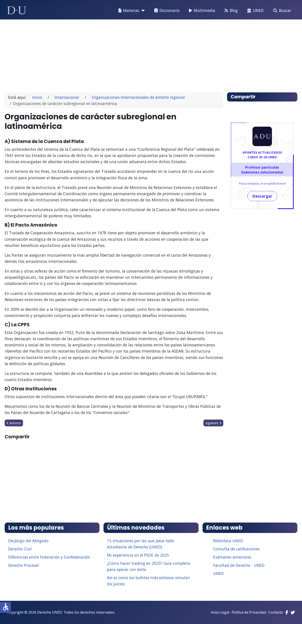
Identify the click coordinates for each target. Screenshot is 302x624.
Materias (131, 10)
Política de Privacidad (249, 612)
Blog (234, 10)
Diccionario (169, 10)
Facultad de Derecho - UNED (238, 565)
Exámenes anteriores (232, 557)
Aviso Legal (220, 612)
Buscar (285, 10)
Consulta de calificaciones (236, 548)
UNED (258, 10)
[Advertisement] (140, 54)
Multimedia (204, 10)
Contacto (275, 612)
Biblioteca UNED (228, 540)
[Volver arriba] (293, 615)
